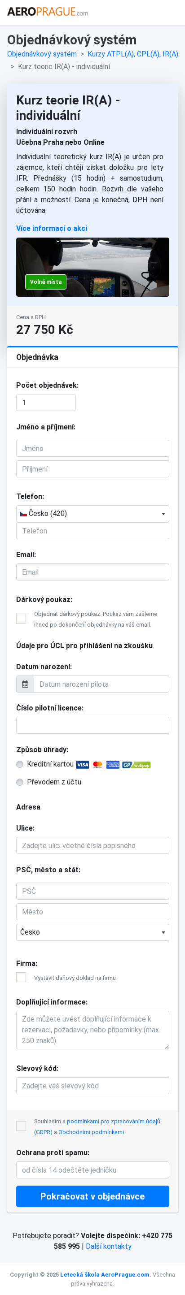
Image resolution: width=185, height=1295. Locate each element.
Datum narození (43, 667)
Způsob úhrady (41, 749)
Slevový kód (36, 1068)
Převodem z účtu (54, 782)
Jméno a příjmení (45, 427)
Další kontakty (109, 1246)
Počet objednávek (46, 385)
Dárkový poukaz (43, 599)
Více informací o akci (51, 228)
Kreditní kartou (51, 764)
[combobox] (92, 513)
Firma (25, 963)
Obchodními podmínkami (91, 1132)
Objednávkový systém (42, 54)
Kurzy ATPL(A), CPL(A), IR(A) (133, 54)
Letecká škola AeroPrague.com (105, 1274)
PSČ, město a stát (47, 870)
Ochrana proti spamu (52, 1152)
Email (25, 554)
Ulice (24, 828)
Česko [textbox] (30, 932)
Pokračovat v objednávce (92, 1196)
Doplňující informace (51, 1002)
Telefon (29, 496)
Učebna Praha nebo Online (60, 142)
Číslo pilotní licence (49, 708)
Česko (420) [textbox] (47, 513)
